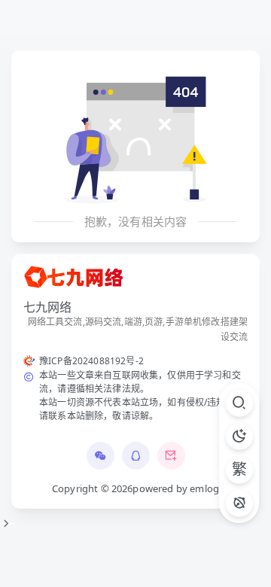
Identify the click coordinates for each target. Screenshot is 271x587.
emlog (204, 488)
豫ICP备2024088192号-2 (91, 360)
